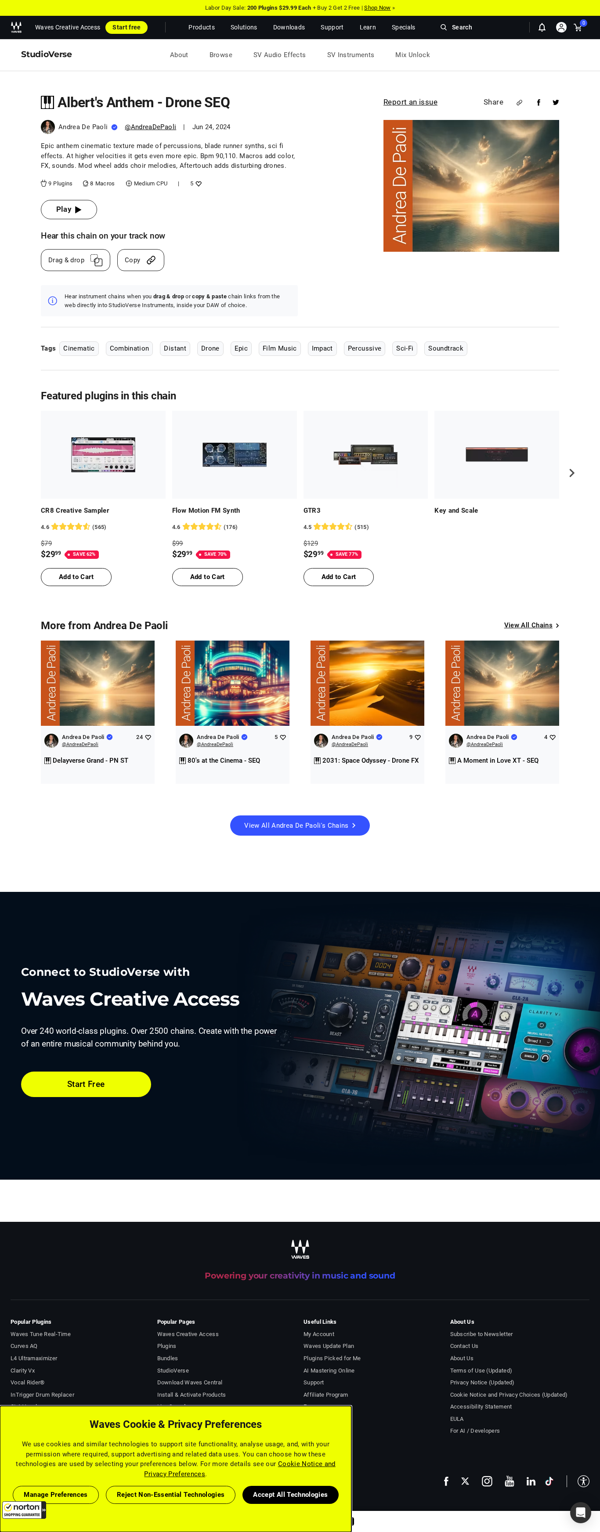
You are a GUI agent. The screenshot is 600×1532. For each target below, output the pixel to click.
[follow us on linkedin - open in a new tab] (531, 1481)
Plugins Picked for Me (332, 1358)
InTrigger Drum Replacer (42, 1394)
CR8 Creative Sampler (75, 510)
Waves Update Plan (329, 1346)
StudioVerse (173, 1370)
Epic (241, 348)
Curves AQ (24, 1346)
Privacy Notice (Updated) (482, 1382)
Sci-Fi (404, 348)
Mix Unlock (412, 55)
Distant (175, 348)
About (179, 55)
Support (314, 1382)
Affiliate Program (326, 1394)
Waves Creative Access (67, 27)
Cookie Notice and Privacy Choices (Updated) (509, 1394)
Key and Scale (456, 510)
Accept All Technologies (290, 1495)
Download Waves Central (190, 1382)
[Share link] (519, 102)
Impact (322, 348)
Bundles (167, 1358)
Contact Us (464, 1346)
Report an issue (410, 102)
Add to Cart (76, 577)
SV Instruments (351, 55)
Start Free (86, 1084)
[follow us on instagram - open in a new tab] (487, 1481)
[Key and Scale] (496, 455)
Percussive (365, 348)
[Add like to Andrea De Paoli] (148, 737)
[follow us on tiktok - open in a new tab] (549, 1481)
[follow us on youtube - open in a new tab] (509, 1481)
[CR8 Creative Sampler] (103, 455)
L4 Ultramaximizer (34, 1358)
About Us (461, 1358)
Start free (126, 27)
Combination (129, 348)
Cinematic (78, 348)
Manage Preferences (55, 1495)
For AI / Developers (475, 1430)
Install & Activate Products (191, 1394)
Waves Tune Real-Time (41, 1334)
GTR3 (312, 510)
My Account (319, 1334)
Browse (221, 55)
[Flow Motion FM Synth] (234, 455)
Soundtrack (445, 348)
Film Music (280, 348)
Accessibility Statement (481, 1406)
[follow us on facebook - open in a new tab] (446, 1481)
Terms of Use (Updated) (481, 1370)
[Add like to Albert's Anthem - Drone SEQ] (197, 183)
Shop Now (377, 7)
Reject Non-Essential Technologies (171, 1495)
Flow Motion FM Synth (206, 510)
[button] (24, 1510)
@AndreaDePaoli (150, 127)
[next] (569, 473)
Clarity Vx (23, 1370)
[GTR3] (366, 455)
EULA (457, 1419)
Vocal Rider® (28, 1382)
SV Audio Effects (279, 55)
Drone (210, 348)
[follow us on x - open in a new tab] (465, 1481)
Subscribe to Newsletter (481, 1334)
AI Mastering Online (329, 1370)
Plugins (167, 1346)
